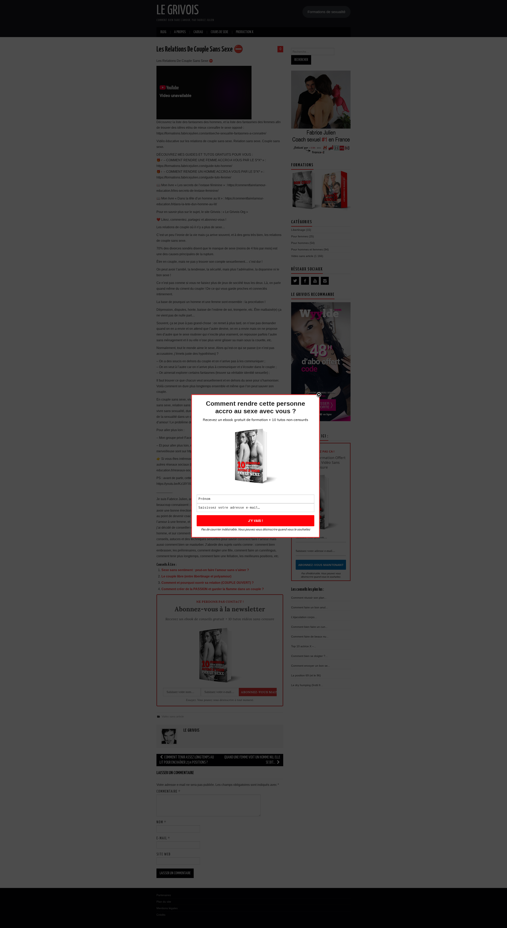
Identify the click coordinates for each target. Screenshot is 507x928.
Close (319, 395)
